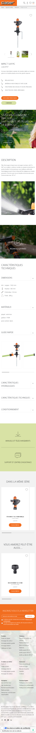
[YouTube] (8, 720)
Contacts (21, 674)
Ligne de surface (9, 7)
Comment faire (7, 142)
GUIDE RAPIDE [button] (7, 332)
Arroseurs (17, 7)
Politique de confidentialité (26, 685)
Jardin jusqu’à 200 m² (25, 652)
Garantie (21, 671)
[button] (31, 54)
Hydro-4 (3, 664)
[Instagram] (2, 720)
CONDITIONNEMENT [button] (10, 409)
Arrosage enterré (5, 645)
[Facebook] (5, 720)
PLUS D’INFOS (15, 525)
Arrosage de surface (6, 641)
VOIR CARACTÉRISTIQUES (10, 98)
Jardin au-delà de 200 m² (25, 655)
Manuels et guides (24, 669)
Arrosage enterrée (6, 669)
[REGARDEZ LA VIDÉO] (18, 242)
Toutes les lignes (5, 638)
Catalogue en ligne (6, 648)
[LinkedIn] (11, 720)
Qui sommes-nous (6, 683)
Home (2, 7)
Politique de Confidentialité (26, 687)
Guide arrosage (23, 666)
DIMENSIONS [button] (6, 278)
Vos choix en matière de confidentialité (19, 728)
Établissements (5, 690)
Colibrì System (5, 666)
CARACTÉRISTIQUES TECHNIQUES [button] (15, 397)
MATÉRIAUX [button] (6, 307)
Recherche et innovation (7, 687)
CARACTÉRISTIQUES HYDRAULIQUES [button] (9, 384)
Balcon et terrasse (24, 645)
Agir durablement (6, 685)
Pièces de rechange (24, 664)
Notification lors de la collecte (11, 731)
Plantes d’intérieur (24, 643)
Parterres (21, 647)
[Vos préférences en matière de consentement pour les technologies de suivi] (33, 730)
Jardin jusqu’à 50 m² (24, 650)
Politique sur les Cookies (25, 683)
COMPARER (9, 103)
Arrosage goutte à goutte (8, 643)
